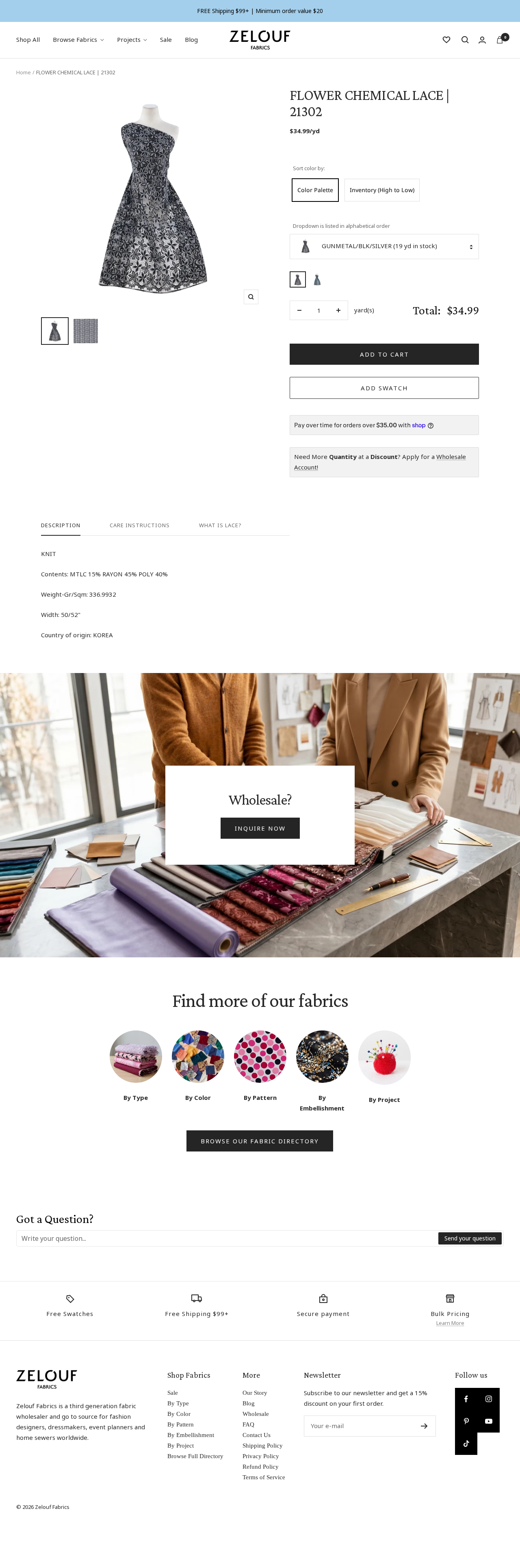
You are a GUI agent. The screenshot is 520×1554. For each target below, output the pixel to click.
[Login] (482, 40)
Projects (129, 39)
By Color (179, 1414)
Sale (166, 39)
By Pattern (180, 1424)
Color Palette (315, 190)
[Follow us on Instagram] (488, 1399)
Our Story (255, 1393)
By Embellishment (190, 1435)
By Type (178, 1403)
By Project (180, 1445)
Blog (191, 39)
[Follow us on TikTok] (466, 1444)
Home (23, 72)
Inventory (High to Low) (382, 190)
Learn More (450, 1323)
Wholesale (256, 1414)
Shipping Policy (263, 1445)
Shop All (28, 39)
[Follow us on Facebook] (466, 1399)
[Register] (424, 1426)
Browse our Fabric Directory (260, 1141)
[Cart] (500, 39)
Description (60, 525)
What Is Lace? (220, 525)
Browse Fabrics (75, 39)
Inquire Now (260, 828)
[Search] (465, 39)
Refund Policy (261, 1466)
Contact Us (257, 1435)
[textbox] (228, 1238)
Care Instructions (140, 525)
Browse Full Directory (195, 1456)
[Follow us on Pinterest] (466, 1421)
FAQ (248, 1424)
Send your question (470, 1238)
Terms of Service (264, 1477)
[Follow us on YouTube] (488, 1421)
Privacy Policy (261, 1456)
